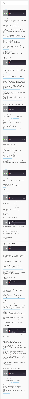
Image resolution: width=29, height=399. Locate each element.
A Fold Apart (4, 301)
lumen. (4, 127)
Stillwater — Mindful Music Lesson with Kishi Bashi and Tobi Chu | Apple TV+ (12, 85)
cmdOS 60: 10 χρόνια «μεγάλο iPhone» (11, 368)
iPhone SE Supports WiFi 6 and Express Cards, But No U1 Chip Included (12, 297)
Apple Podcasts (8, 18)
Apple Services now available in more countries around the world (11, 299)
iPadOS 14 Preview (5, 188)
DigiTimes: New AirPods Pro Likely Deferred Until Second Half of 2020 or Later (13, 308)
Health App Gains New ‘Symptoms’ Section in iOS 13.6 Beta (10, 266)
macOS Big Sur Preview (6, 189)
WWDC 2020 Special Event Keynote (7, 237)
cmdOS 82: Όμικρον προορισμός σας (11, 193)
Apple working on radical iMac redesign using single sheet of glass (11, 387)
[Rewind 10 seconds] (12, 13)
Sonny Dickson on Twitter (6, 274)
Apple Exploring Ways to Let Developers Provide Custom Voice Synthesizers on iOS (13, 356)
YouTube (14, 18)
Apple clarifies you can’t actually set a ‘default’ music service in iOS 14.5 (12, 45)
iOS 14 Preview (5, 212)
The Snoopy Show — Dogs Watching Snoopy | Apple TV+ (10, 40)
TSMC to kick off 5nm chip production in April (8, 346)
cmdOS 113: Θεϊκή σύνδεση (9, 57)
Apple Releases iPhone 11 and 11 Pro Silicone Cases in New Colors (11, 265)
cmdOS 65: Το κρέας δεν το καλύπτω (7, 364)
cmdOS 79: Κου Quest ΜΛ (9, 243)
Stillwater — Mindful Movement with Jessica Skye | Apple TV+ (10, 41)
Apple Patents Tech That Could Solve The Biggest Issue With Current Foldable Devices (14, 345)
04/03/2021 (6, 58)
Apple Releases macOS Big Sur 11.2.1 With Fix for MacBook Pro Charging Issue (13, 128)
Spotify (11, 18)
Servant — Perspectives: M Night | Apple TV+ (8, 125)
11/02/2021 (6, 105)
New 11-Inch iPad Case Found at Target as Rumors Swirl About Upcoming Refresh (13, 53)
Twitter (18, 23)
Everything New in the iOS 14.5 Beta (7, 130)
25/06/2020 (6, 218)
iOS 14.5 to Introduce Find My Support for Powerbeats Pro (10, 96)
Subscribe (12, 64)
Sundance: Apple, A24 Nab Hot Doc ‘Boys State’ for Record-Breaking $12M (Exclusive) (14, 392)
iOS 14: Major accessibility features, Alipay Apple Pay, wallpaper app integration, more (13, 359)
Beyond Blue (4, 300)
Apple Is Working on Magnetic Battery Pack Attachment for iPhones (11, 88)
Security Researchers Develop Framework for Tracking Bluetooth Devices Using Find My (14, 44)
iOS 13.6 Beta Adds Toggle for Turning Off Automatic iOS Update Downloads (12, 267)
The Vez (8, 26)
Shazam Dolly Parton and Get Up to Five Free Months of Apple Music (12, 122)
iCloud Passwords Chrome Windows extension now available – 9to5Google (12, 164)
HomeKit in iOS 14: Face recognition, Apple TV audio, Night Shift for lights (12, 354)
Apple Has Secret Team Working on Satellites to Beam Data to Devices (12, 386)
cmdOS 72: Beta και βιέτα (9, 277)
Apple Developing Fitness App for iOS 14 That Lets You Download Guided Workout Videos (14, 353)
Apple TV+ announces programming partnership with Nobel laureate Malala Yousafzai (14, 31)
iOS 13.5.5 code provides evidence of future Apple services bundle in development (13, 268)
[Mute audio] (11, 13)
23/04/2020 (6, 278)
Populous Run (5, 157)
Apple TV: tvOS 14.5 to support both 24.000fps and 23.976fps (10, 94)
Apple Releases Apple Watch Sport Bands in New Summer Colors (11, 264)
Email (11, 23)
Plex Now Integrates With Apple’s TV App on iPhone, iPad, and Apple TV (12, 42)
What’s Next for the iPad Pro (6, 52)
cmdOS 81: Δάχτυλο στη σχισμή (10, 217)
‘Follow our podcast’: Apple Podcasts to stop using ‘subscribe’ (10, 46)
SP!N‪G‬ (4, 43)
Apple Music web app (5, 302)
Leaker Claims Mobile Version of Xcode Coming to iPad (10, 304)
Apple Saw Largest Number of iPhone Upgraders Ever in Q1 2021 (11, 159)
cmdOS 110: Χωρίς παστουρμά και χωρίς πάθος (13, 104)
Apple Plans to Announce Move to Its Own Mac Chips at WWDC (11, 273)
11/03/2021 (6, 9)
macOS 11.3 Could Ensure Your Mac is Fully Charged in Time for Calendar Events (13, 99)
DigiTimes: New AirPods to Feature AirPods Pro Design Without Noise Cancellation (13, 307)
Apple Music (19, 26)
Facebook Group (15, 23)
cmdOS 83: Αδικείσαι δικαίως (9, 168)
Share (15, 64)
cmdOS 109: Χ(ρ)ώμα (7, 134)
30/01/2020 (6, 369)
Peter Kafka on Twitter (6, 263)
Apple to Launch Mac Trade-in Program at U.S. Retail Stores (10, 271)
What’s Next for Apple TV (6, 54)
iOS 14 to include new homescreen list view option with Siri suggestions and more (13, 361)
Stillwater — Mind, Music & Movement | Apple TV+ (9, 155)
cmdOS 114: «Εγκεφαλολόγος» (10, 8)
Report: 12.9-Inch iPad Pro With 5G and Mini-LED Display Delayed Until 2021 (12, 321)
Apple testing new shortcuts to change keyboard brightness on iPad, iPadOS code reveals (14, 270)
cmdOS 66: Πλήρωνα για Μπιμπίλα (11, 325)
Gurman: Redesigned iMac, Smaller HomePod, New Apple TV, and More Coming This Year (14, 313)
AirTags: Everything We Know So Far (7, 50)
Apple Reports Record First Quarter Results (8, 388)
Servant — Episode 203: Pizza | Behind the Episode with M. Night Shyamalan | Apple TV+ (14, 124)
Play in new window (9, 66)
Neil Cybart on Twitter (6, 389)
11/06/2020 (6, 244)
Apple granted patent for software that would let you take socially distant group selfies (14, 272)
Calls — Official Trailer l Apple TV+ (7, 37)
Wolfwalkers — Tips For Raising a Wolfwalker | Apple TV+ (10, 126)
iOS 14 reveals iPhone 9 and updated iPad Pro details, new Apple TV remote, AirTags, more (14, 347)
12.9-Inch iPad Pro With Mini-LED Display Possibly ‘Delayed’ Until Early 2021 (12, 322)
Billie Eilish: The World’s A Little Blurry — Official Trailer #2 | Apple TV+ (11, 156)
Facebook (10, 25)
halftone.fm (5, 2)
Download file (5, 66)
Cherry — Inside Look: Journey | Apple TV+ (8, 39)
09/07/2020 (6, 169)
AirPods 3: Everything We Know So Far (8, 51)
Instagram (16, 26)
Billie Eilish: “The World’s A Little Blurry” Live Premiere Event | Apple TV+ (12, 83)
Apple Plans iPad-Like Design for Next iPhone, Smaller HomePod (11, 312)
